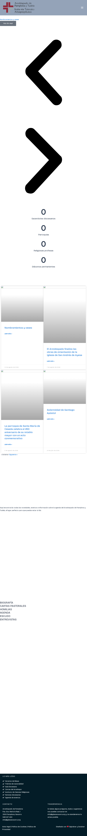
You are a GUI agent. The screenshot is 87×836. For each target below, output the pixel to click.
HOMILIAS (6, 609)
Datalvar (81, 827)
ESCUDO (5, 616)
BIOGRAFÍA (6, 602)
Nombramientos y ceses (18, 327)
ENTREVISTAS (8, 619)
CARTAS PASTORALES (13, 605)
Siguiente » (13, 455)
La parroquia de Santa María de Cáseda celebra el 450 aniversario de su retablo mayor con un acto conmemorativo (22, 432)
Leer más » (8, 333)
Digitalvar (72, 827)
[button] (43, 73)
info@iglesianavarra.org (57, 814)
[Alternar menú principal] (82, 7)
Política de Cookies (19, 827)
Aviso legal (6, 827)
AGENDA (5, 612)
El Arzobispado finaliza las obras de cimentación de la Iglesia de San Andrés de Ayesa (64, 352)
